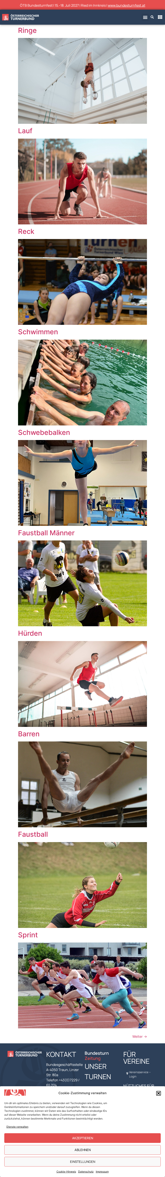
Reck (26, 231)
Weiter (139, 1036)
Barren (29, 734)
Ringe (27, 30)
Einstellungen (82, 1161)
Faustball (33, 834)
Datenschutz (86, 1171)
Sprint (28, 935)
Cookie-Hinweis (66, 1171)
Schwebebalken (44, 432)
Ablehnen (83, 1150)
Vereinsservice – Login (140, 1074)
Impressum (102, 1171)
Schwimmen (38, 332)
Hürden (30, 633)
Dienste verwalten (17, 1126)
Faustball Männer (46, 533)
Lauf (25, 131)
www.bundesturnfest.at (126, 5)
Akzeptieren (82, 1138)
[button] (158, 1093)
